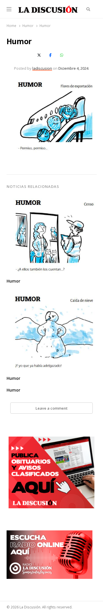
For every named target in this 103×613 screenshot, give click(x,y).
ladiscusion (42, 68)
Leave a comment (51, 408)
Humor (13, 281)
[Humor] (52, 198)
